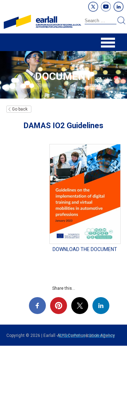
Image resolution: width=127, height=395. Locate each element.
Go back (20, 109)
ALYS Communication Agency (86, 335)
